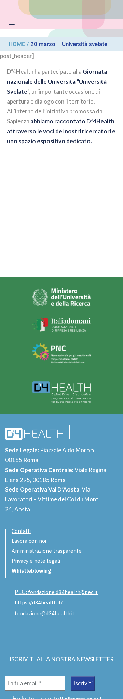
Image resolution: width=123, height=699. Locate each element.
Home (17, 44)
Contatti (21, 531)
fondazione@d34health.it (44, 613)
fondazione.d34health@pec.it (63, 592)
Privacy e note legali (36, 560)
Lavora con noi (29, 541)
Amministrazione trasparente (47, 551)
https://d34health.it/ (39, 602)
